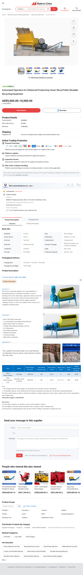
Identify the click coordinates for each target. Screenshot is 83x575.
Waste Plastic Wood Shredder (36, 551)
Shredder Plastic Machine (12, 556)
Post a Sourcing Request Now (60, 455)
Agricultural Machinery (37, 14)
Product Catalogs (30, 506)
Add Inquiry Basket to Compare (42, 77)
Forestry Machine (50, 14)
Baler (43, 514)
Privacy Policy (71, 567)
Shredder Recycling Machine (59, 551)
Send (19, 455)
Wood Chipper (30, 537)
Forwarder (7, 537)
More (4, 560)
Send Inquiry (21, 110)
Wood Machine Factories (31, 546)
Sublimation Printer (48, 517)
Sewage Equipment (67, 514)
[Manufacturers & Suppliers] (41, 3)
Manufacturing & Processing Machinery (18, 14)
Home (3, 14)
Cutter (24, 514)
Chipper (63, 510)
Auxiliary (24, 517)
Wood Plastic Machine (51, 546)
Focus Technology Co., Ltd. (28, 567)
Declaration (62, 567)
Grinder (4, 514)
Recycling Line (6, 517)
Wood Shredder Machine (31, 556)
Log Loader (18, 537)
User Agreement (52, 567)
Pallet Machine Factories (69, 546)
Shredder (5, 510)
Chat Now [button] (63, 110)
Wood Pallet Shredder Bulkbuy (52, 556)
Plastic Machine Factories (12, 546)
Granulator (25, 510)
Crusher (44, 510)
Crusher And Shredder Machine (13, 551)
